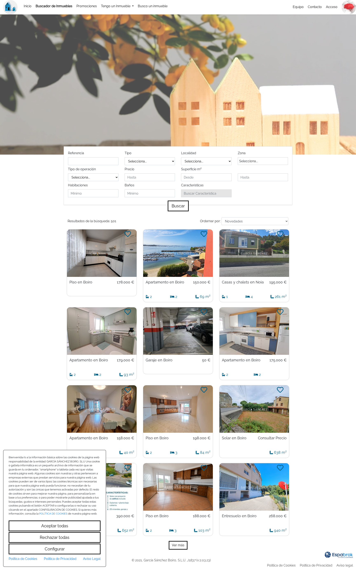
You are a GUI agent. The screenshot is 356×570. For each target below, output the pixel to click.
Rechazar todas (54, 537)
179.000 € (125, 360)
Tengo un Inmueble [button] (116, 6)
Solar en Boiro (234, 438)
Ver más (178, 545)
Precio (129, 169)
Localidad (188, 153)
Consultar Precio (272, 438)
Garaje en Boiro (159, 360)
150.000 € (201, 282)
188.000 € (201, 516)
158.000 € (125, 438)
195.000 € (278, 282)
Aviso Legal (92, 559)
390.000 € (125, 516)
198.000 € (201, 438)
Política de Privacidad (316, 565)
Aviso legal (344, 565)
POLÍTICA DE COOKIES (53, 513)
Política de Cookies (281, 565)
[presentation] (54, 6)
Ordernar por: (210, 221)
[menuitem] (28, 6)
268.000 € (278, 516)
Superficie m (191, 169)
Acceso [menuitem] (331, 7)
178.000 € (125, 282)
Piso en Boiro (80, 282)
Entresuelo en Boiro (239, 516)
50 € (206, 360)
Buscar (178, 205)
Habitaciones (78, 185)
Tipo (128, 153)
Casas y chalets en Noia (243, 282)
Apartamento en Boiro (165, 282)
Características (192, 185)
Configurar (55, 548)
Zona (242, 153)
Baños (129, 185)
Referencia (76, 153)
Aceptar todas (54, 525)
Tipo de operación (82, 169)
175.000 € (278, 360)
